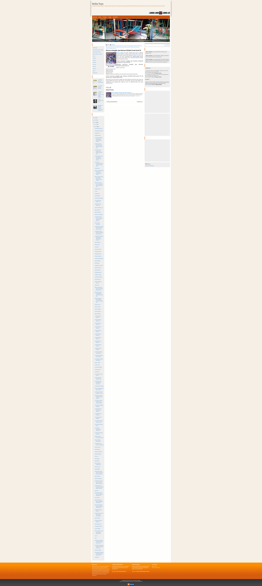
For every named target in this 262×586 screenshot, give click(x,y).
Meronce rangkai (119, 52)
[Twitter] (157, 13)
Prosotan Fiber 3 (98, 249)
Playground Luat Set (99, 265)
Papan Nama (97, 449)
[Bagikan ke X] (109, 87)
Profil (99, 17)
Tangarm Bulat (98, 135)
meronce (137, 47)
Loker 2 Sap (97, 364)
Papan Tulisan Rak (98, 451)
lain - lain (94, 64)
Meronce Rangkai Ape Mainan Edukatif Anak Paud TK (123, 50)
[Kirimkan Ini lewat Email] (106, 87)
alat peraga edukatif (111, 45)
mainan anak (123, 47)
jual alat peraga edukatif (135, 45)
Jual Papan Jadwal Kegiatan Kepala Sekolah (98, 397)
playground (95, 72)
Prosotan (96, 246)
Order (109, 17)
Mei (96, 126)
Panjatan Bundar (98, 253)
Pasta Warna (97, 168)
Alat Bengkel (97, 469)
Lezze (96, 191)
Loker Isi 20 (97, 371)
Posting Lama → (140, 101)
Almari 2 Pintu (97, 466)
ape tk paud (127, 45)
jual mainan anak (117, 47)
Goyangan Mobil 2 (98, 526)
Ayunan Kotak (97, 306)
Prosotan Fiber (98, 279)
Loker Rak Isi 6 (98, 369)
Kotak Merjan (97, 195)
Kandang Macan (98, 272)
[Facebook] (151, 13)
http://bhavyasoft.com (138, 581)
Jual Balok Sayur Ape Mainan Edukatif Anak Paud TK (99, 228)
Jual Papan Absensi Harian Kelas (100, 81)
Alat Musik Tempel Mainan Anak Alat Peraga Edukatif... (99, 472)
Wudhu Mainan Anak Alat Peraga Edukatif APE (99, 514)
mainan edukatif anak (131, 47)
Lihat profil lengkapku (149, 165)
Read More (138, 95)
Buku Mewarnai (98, 212)
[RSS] (168, 13)
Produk (104, 17)
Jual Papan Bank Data (99, 386)
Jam (96, 538)
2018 (95, 117)
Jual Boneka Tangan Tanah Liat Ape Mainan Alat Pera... (99, 482)
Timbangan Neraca (98, 128)
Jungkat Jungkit (98, 274)
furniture (94, 62)
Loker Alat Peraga (98, 367)
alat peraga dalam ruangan (98, 49)
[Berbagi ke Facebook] (110, 87)
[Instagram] (160, 13)
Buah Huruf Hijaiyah (99, 214)
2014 (95, 122)
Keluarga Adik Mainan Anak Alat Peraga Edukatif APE (99, 553)
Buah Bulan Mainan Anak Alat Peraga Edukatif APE (99, 494)
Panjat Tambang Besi (99, 258)
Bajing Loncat (97, 304)
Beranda (95, 17)
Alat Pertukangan (98, 478)
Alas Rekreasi (97, 242)
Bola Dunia (97, 285)
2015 (95, 120)
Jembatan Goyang (98, 276)
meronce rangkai (109, 48)
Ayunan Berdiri (98, 313)
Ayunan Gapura (98, 309)
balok (94, 56)
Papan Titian (97, 244)
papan (94, 70)
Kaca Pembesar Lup (99, 207)
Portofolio (115, 17)
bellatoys (113, 44)
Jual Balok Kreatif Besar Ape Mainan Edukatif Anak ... (99, 232)
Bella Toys (97, 4)
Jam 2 (96, 535)
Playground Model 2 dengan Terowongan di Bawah (100, 108)
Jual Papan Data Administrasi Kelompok (98, 382)
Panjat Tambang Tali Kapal (100, 100)
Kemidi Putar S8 (98, 267)
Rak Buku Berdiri (98, 454)
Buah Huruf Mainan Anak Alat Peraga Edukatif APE (99, 506)
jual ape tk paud (111, 47)
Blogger (138, 580)
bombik (94, 58)
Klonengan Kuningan (99, 198)
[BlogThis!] (107, 87)
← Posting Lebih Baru (110, 101)
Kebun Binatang (98, 550)
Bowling (96, 490)
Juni (96, 124)
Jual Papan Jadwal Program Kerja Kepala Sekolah (101, 94)
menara (94, 66)
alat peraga (95, 47)
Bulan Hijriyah (97, 209)
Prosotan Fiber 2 (98, 251)
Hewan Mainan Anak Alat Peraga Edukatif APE (99, 532)
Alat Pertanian (97, 476)
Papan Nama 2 (98, 447)
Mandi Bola (97, 263)
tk (115, 48)
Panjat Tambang (98, 256)
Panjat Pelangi (97, 260)
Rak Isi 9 (96, 456)
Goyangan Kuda (98, 524)
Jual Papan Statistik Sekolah (100, 87)
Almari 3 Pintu (97, 362)
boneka (94, 60)
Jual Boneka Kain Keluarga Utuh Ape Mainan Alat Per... (99, 487)
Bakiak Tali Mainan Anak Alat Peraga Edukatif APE (99, 288)
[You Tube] (164, 13)
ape (124, 45)
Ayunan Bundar (98, 311)
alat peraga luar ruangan (97, 54)
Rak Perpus (97, 460)
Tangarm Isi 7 (97, 133)
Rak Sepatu (97, 458)
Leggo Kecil (97, 193)
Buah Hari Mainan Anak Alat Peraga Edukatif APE (99, 501)
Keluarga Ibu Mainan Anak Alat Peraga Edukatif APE (99, 541)
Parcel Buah (97, 497)
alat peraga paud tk (119, 45)
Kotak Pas (97, 557)
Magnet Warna (98, 188)
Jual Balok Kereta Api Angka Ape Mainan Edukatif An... (99, 546)
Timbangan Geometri (99, 130)
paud (114, 48)
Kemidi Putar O (98, 270)
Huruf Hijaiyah (97, 528)
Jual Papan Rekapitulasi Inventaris (98, 429)
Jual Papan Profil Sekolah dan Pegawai (98, 410)
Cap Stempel (97, 518)
